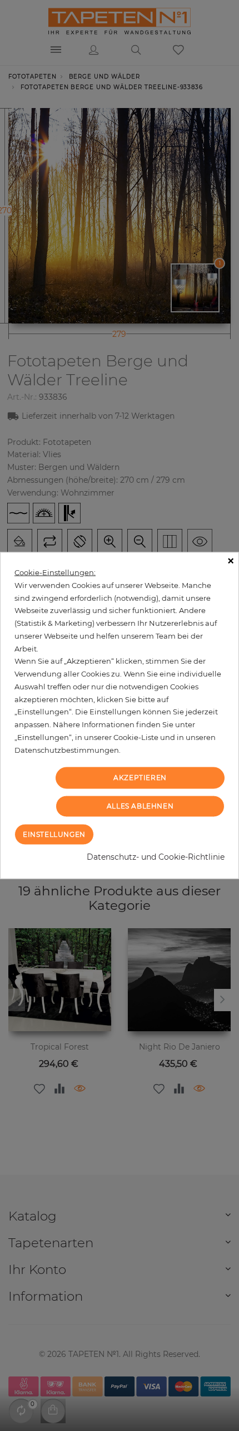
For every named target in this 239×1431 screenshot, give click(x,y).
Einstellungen (54, 834)
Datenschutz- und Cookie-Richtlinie (156, 856)
